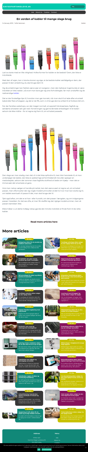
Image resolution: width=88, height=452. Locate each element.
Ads (32, 12)
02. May (29, 373)
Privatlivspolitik (46, 449)
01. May (72, 391)
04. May (29, 356)
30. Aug (29, 239)
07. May (29, 340)
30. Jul (29, 290)
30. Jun (29, 323)
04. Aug (71, 239)
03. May (71, 356)
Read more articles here (44, 221)
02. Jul (72, 307)
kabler (83, 23)
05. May (71, 340)
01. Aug (72, 272)
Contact (54, 12)
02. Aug (71, 255)
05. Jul (72, 290)
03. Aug (29, 255)
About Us (39, 12)
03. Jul (29, 307)
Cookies (46, 12)
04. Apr (71, 409)
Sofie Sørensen (20, 23)
